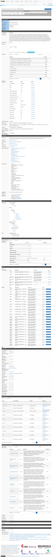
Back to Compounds (48, 9)
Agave (3, 439)
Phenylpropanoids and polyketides (15, 141)
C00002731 (11, 376)
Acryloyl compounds (14, 158)
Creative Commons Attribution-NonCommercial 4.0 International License (27, 556)
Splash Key (35, 270)
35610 (21, 484)
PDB (20, 52)
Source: (10, 207)
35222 (21, 465)
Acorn (3, 427)
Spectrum (49, 271)
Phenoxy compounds (14, 151)
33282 (21, 507)
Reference (45, 242)
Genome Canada (8, 550)
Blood (14, 231)
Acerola (3, 423)
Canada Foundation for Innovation (12, 546)
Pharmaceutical (16, 236)
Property (11, 242)
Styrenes (12, 150)
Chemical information (12, 12)
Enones (12, 157)
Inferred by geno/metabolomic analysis (45, 415)
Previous (38, 78)
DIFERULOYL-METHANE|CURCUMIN (15, 373)
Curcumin (11, 389)
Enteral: (12, 204)
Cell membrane (15, 226)
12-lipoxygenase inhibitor (14, 453)
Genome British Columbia (5, 551)
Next (49, 78)
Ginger (3, 408)
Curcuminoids (11, 146)
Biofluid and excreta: (14, 228)
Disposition (4, 202)
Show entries (13, 54)
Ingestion (14, 205)
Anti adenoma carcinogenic (12, 484)
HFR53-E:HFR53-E (12, 368)
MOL (12, 52)
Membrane (15, 225)
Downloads (17, 1)
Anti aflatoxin (12, 490)
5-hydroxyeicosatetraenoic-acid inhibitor (14, 465)
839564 (10, 350)
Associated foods (44, 12)
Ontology (22, 12)
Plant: (14, 211)
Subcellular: (13, 223)
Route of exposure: (12, 202)
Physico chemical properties (29, 12)
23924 (21, 453)
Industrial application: (12, 233)
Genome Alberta (14, 550)
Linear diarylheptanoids (13, 144)
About (31, 1)
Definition (25, 449)
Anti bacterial (12, 507)
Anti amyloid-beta (13, 496)
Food (12, 208)
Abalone (3, 415)
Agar (3, 435)
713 (10, 363)
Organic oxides (14, 160)
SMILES (23, 52)
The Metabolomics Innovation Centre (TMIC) (9, 547)
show (10, 526)
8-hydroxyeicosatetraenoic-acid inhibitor (14, 477)
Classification (18, 12)
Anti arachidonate (13, 501)
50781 (21, 459)
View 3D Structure (31, 52)
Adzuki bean (4, 431)
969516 (10, 356)
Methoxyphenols (14, 149)
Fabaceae (17, 214)
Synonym (11, 56)
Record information (5, 12)
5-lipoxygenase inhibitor (14, 471)
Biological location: (12, 222)
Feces (14, 229)
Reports (22, 1)
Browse (7, 1)
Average (31, 400)
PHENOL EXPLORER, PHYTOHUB (46, 406)
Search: (40, 54)
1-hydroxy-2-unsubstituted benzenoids (17, 156)
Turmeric (3, 411)
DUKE (43, 408)
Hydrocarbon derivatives (15, 161)
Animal (14, 220)
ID (19, 449)
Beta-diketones (14, 154)
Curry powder (4, 405)
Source (46, 56)
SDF (14, 52)
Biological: (13, 210)
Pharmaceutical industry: (15, 234)
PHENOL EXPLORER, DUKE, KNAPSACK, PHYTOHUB (46, 411)
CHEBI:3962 (19, 194)
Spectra (35, 12)
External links (39, 12)
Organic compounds (12, 140)
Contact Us (35, 1)
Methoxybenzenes (14, 152)
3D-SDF (17, 52)
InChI (26, 52)
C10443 (10, 353)
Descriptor (11, 449)
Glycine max (18, 216)
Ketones (12, 159)
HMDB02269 (11, 366)
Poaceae (17, 213)
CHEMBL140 (11, 352)
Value (28, 242)
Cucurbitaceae (18, 217)
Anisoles (12, 153)
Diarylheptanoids (12, 143)
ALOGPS (32, 83)
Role (2, 233)
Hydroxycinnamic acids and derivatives (17, 148)
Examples (26, 1)
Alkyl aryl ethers (14, 155)
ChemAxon (33, 87)
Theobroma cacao (19, 219)
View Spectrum (48, 289)
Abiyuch (3, 419)
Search (12, 1)
